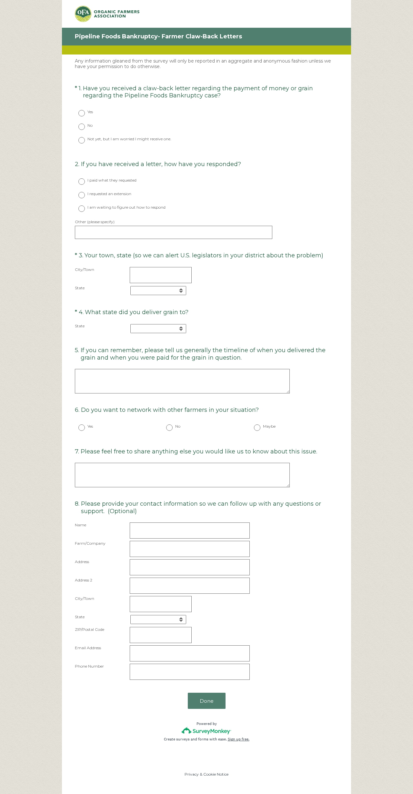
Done (207, 701)
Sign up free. (238, 739)
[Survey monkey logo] (206, 730)
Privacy (192, 774)
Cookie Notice (215, 774)
